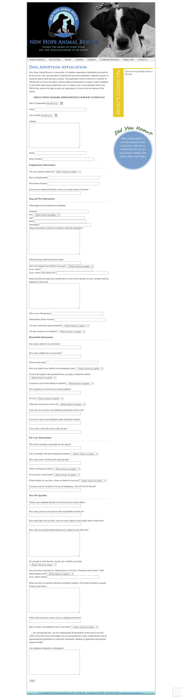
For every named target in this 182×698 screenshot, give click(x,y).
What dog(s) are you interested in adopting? (47, 205)
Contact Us (142, 59)
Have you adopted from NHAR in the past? (47, 266)
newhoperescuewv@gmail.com (132, 693)
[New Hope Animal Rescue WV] (62, 50)
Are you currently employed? (41, 172)
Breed (32, 221)
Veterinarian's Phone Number (41, 319)
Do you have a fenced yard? (41, 474)
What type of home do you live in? (43, 404)
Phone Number (35, 159)
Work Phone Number (38, 183)
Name (32, 109)
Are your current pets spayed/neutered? (45, 325)
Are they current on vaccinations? (43, 331)
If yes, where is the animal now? (43, 273)
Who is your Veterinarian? (40, 313)
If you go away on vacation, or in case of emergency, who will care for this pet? (62, 486)
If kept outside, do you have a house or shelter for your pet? (54, 480)
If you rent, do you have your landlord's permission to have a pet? (56, 410)
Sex (31, 214)
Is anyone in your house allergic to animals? (47, 383)
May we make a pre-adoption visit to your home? (50, 627)
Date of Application (37, 103)
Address (32, 121)
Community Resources (109, 59)
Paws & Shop (55, 59)
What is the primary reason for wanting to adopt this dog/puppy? (56, 228)
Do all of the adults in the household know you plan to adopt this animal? (59, 374)
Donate (68, 59)
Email (32, 153)
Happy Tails (128, 59)
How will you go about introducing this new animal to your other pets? (59, 530)
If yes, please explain (38, 577)
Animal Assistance (37, 59)
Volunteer (92, 59)
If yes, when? (35, 269)
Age (31, 218)
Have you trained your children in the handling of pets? (52, 368)
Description (34, 224)
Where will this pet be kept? (41, 469)
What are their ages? (38, 362)
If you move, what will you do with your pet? (48, 428)
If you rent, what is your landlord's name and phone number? (54, 419)
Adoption (79, 59)
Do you (32, 398)
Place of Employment (38, 177)
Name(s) (33, 211)
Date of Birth (35, 115)
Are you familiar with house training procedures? (50, 454)
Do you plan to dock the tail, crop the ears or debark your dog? (55, 561)
